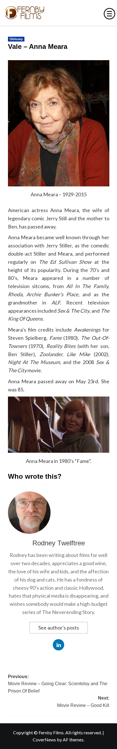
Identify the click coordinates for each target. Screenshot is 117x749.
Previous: (57, 683)
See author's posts (58, 627)
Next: (83, 702)
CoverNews (44, 739)
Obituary (16, 39)
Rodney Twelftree (58, 543)
